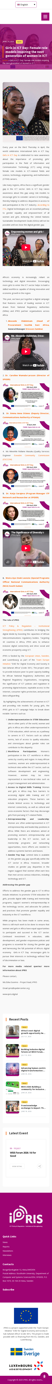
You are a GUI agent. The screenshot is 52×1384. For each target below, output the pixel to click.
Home (5, 60)
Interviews (7, 1255)
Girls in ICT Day (10, 155)
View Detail (17, 1166)
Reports (6, 1246)
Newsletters (8, 1251)
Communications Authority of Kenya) (21, 417)
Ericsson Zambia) (34, 329)
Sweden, (45, 655)
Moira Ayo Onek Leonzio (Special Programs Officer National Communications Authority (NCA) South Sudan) (26, 582)
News (5, 1242)
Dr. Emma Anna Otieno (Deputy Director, (27, 413)
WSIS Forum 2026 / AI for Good (23, 1154)
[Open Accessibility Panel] (44, 1376)
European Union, (33, 655)
